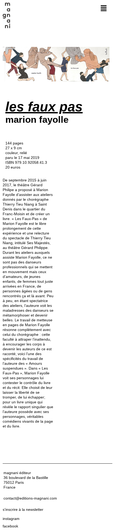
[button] (103, 8)
